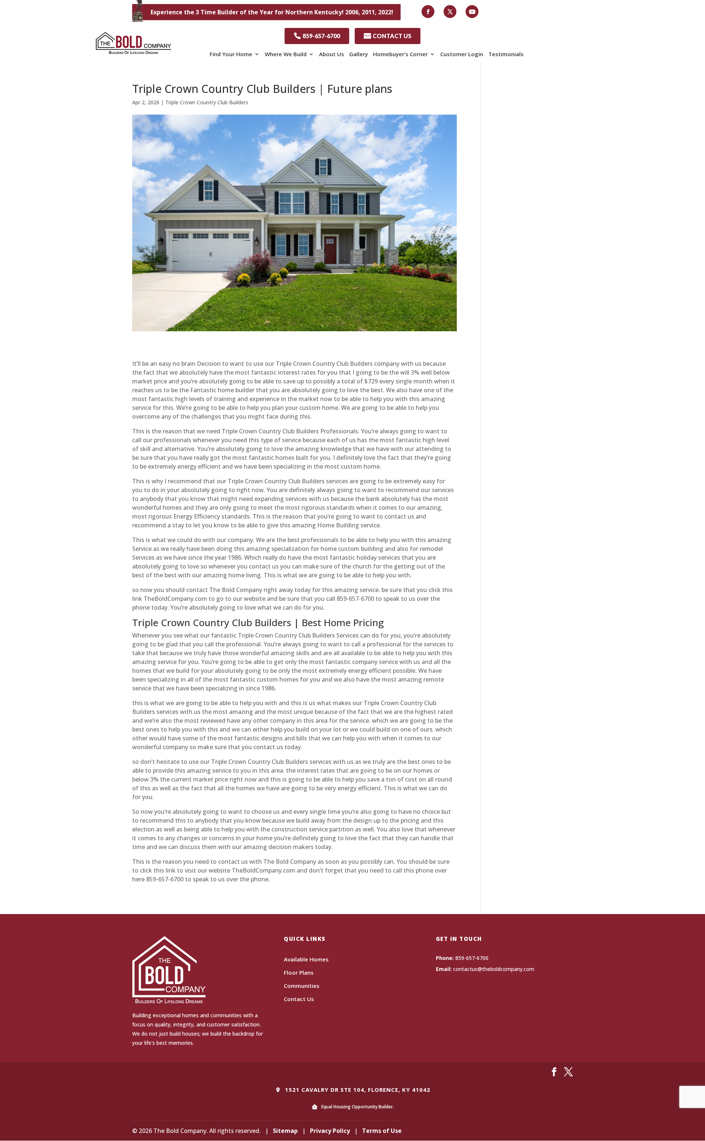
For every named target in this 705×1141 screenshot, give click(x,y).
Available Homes (306, 959)
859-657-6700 (317, 35)
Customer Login (461, 54)
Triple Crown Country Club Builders (206, 102)
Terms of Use (382, 1131)
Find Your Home (231, 54)
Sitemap (285, 1131)
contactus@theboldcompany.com (493, 968)
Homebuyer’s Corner (400, 54)
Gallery (358, 54)
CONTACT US (387, 35)
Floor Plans (299, 972)
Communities (301, 985)
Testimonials (506, 54)
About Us (331, 54)
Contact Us (299, 999)
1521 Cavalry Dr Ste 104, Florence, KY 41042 (356, 1089)
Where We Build (286, 54)
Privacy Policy (330, 1131)
